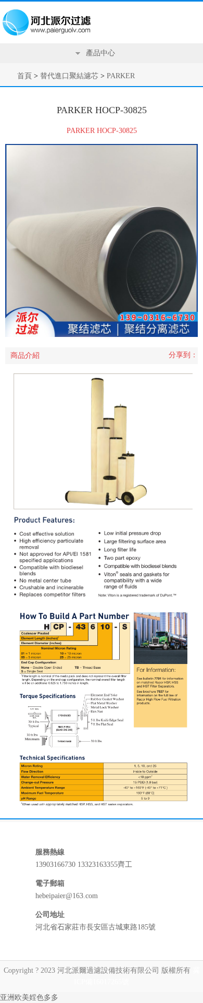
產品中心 (100, 53)
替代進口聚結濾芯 (69, 76)
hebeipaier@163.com (66, 896)
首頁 (24, 76)
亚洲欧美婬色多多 (29, 997)
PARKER (121, 76)
